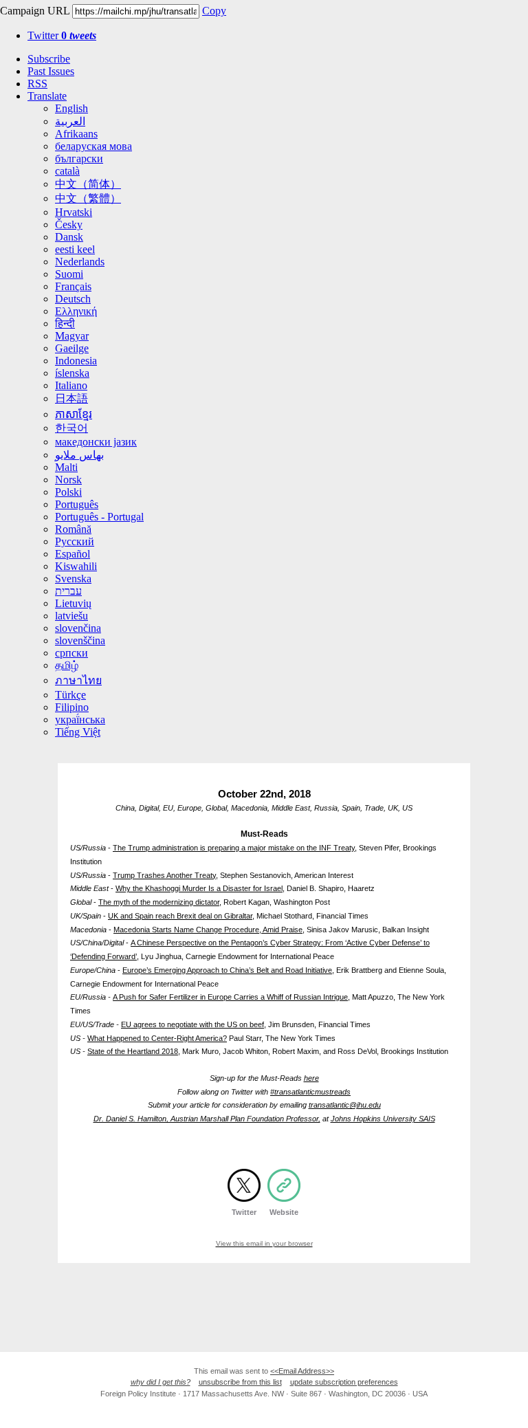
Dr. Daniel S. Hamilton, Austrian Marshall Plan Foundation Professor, (207, 1118)
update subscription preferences (344, 1382)
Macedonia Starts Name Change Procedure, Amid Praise (207, 929)
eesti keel (75, 249)
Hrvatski (73, 212)
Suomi (69, 274)
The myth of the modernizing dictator (158, 902)
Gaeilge (72, 348)
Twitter (62, 35)
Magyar (72, 336)
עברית (68, 591)
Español (72, 554)
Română (73, 529)
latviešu (71, 616)
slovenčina (78, 628)
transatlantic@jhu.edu (345, 1105)
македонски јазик (96, 442)
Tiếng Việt (77, 732)
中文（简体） (88, 184)
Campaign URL (34, 11)
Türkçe (70, 695)
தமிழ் (66, 665)
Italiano (71, 385)
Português (76, 504)
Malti (66, 467)
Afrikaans (76, 134)
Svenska (73, 578)
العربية (70, 121)
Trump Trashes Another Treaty (164, 875)
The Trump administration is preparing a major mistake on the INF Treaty (234, 848)
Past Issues (51, 71)
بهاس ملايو (79, 455)
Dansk (69, 237)
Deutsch (73, 299)
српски (71, 653)
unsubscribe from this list (240, 1382)
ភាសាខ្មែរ (73, 414)
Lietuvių (73, 603)
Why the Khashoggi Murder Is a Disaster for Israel (199, 888)
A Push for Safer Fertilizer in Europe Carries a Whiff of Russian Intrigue (230, 997)
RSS (37, 83)
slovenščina (80, 640)
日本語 (71, 398)
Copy (214, 11)
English (71, 108)
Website (284, 1212)
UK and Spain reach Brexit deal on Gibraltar (180, 916)
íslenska (72, 373)
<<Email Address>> (302, 1371)
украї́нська (80, 719)
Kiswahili (76, 566)
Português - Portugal (99, 517)
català (67, 171)
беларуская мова (93, 146)
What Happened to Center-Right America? (157, 1038)
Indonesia (76, 360)
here (311, 1078)
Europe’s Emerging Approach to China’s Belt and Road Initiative (227, 970)
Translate (47, 96)
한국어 (71, 428)
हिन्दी (65, 323)
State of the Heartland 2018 (132, 1051)
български (79, 158)
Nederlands (79, 261)
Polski (68, 492)
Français (73, 286)
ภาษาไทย (78, 680)
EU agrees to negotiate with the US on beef (192, 1024)
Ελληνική (76, 311)
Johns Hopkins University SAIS (383, 1118)
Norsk (68, 479)
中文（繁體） (88, 198)
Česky (68, 224)
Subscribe (49, 59)
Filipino (72, 707)
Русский (74, 541)
